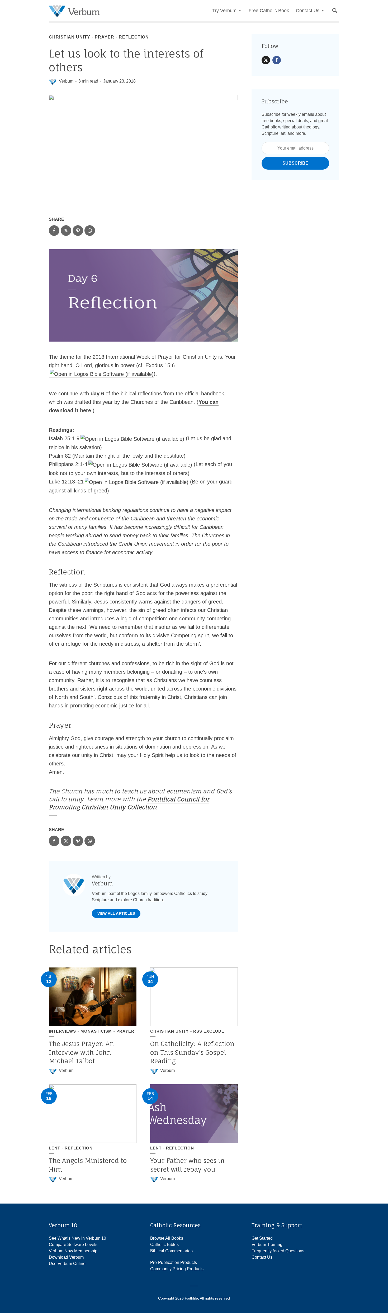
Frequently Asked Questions (278, 1251)
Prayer (104, 37)
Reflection (134, 37)
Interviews (62, 1031)
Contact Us (262, 1257)
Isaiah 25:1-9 (64, 438)
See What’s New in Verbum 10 (77, 1238)
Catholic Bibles (164, 1244)
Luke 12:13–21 (66, 482)
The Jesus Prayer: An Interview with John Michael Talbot (81, 1052)
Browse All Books (166, 1238)
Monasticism (96, 1031)
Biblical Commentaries (171, 1251)
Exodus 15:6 (160, 365)
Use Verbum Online (67, 1263)
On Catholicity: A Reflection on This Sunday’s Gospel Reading (192, 1052)
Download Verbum (66, 1257)
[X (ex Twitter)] (266, 60)
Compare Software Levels (73, 1244)
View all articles (116, 913)
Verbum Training (267, 1244)
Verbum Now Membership (73, 1251)
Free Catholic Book (269, 10)
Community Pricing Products (177, 1269)
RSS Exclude (208, 1031)
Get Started (262, 1238)
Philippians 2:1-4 (68, 464)
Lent (54, 1148)
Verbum (66, 81)
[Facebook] (276, 60)
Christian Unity (69, 37)
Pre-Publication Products (173, 1262)
